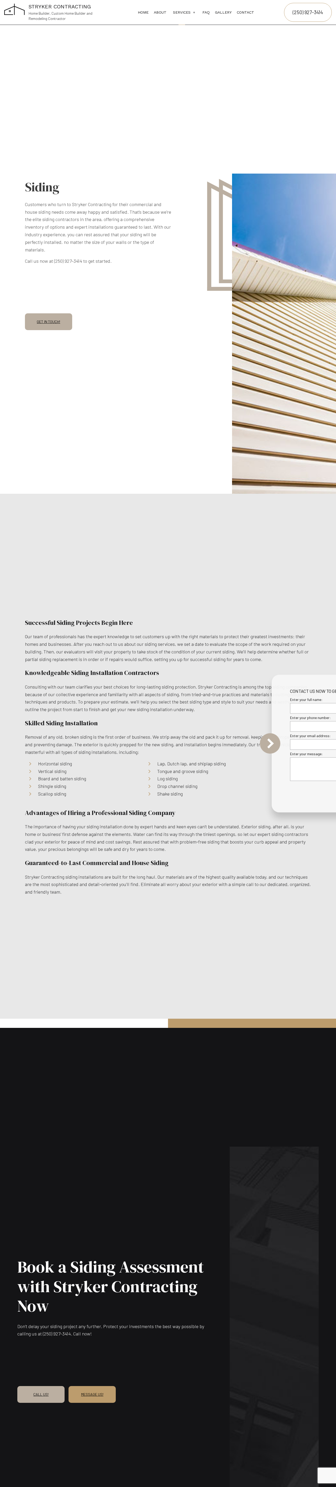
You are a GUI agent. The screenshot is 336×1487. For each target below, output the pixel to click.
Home (143, 12)
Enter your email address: (245, 735)
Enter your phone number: (245, 717)
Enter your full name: (241, 699)
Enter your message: (241, 753)
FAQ (206, 12)
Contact (245, 12)
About (160, 12)
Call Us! (41, 1394)
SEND (303, 791)
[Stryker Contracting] (14, 8)
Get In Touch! (48, 321)
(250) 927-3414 (308, 12)
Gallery (223, 12)
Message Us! (92, 1394)
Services (182, 12)
